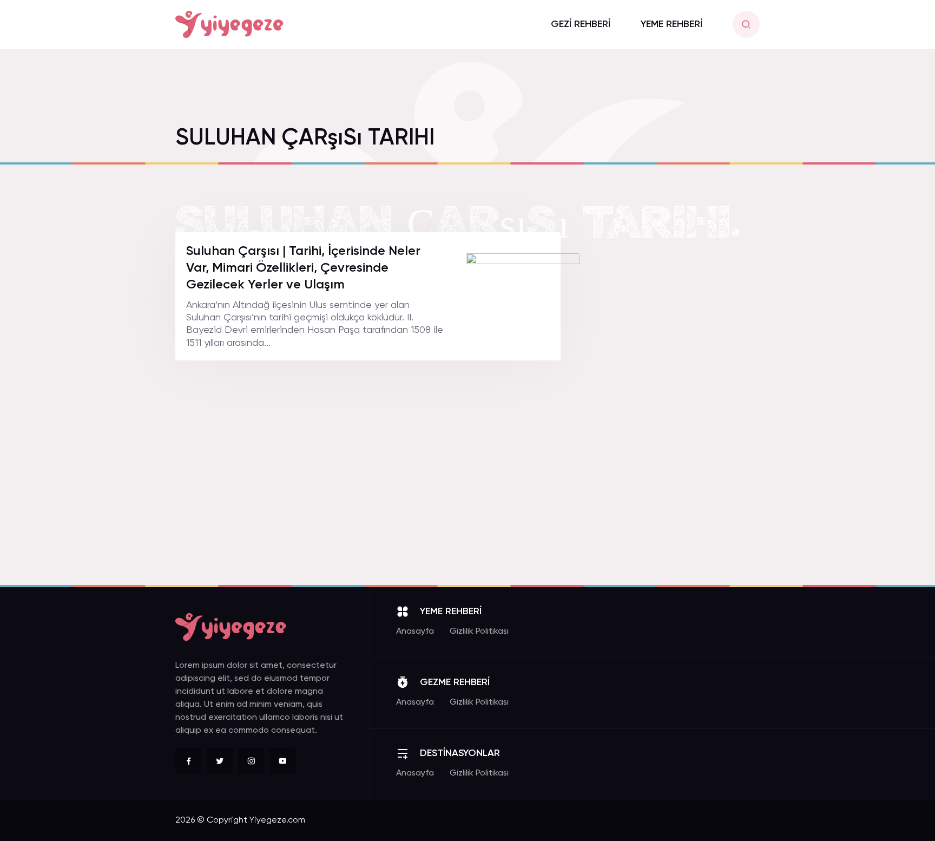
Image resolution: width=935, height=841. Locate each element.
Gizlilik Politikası (479, 631)
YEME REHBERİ (671, 24)
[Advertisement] (678, 394)
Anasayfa (415, 631)
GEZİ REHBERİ (580, 24)
